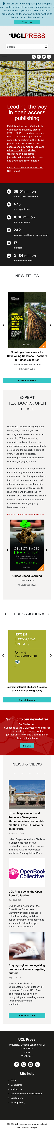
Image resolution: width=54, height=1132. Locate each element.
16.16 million (24, 217)
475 (17, 204)
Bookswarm (32, 1127)
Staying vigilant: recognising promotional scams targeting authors (27, 969)
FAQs (13, 1080)
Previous (3, 324)
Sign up (27, 745)
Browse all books (27, 380)
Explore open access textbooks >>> (25, 514)
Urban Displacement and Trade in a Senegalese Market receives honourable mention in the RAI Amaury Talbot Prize (26, 821)
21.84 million (25, 255)
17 (16, 242)
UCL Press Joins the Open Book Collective (25, 893)
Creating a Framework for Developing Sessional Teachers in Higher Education (27, 356)
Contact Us (16, 1084)
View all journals (27, 699)
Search (46, 46)
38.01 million (25, 191)
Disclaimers (17, 1097)
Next (50, 324)
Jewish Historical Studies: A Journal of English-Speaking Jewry (27, 688)
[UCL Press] (27, 35)
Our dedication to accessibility (26, 1093)
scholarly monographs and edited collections (25, 148)
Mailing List (16, 1089)
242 (17, 229)
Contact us (27, 22)
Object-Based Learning (27, 576)
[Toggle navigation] (5, 57)
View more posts (27, 1015)
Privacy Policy (18, 1102)
